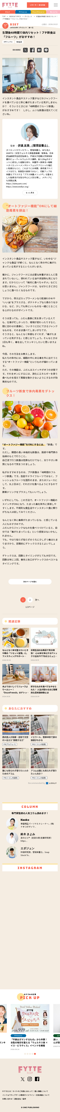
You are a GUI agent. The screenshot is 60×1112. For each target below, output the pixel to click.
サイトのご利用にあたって (23, 1091)
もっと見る (30, 192)
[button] (25, 1054)
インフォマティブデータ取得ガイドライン (18, 1095)
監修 (24, 1099)
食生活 (19, 42)
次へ (37, 599)
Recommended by (37, 783)
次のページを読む (30, 581)
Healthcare (38, 12)
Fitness (23, 12)
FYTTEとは (6, 1091)
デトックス (8, 42)
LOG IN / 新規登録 (37, 5)
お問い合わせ (7, 1099)
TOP (3, 16)
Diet (7, 12)
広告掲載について (43, 1095)
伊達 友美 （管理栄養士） (34, 145)
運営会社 (17, 1099)
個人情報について (41, 1091)
